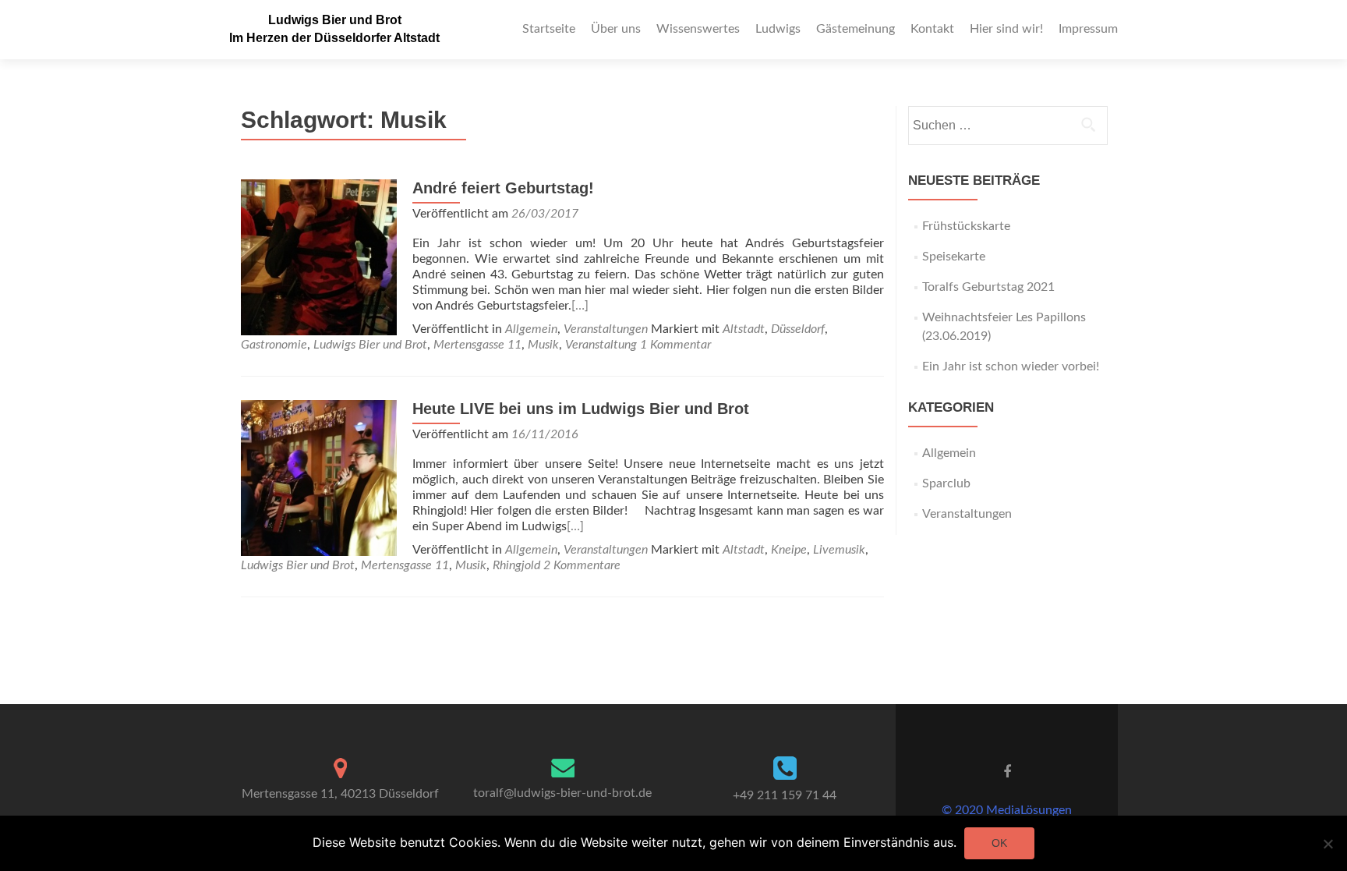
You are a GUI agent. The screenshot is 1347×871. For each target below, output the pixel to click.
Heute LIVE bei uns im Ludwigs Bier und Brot (580, 408)
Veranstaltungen (606, 329)
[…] (580, 305)
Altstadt (744, 329)
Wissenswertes (698, 29)
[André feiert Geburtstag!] (319, 256)
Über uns (616, 29)
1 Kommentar (675, 344)
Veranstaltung (601, 344)
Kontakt (932, 29)
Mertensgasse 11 (477, 344)
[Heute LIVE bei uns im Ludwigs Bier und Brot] (319, 477)
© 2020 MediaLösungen (1007, 810)
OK (999, 843)
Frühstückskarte (966, 226)
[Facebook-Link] (1007, 772)
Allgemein (531, 329)
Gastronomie (274, 344)
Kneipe (789, 549)
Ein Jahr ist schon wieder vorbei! (1010, 366)
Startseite (548, 29)
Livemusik (839, 549)
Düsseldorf (798, 329)
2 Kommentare (581, 565)
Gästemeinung (855, 29)
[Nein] (1327, 844)
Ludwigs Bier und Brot (334, 20)
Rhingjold (516, 565)
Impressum (1088, 29)
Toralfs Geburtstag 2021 (988, 287)
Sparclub (946, 483)
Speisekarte (953, 256)
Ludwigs (778, 29)
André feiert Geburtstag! (503, 188)
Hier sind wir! (1006, 29)
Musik (543, 344)
